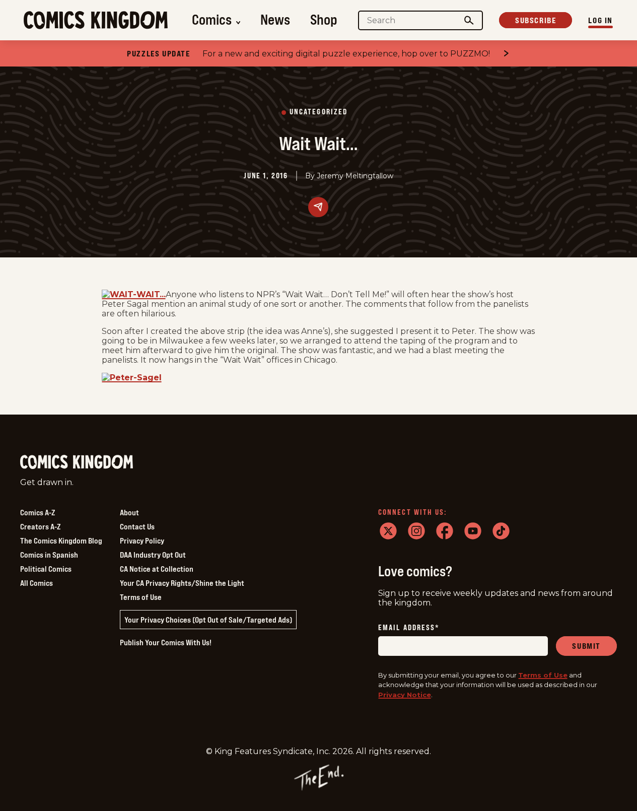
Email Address (409, 628)
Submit (586, 646)
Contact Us (137, 526)
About (129, 512)
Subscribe (535, 20)
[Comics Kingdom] (76, 462)
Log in (600, 20)
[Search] (469, 20)
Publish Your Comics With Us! (165, 642)
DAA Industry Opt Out (153, 555)
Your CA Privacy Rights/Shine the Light (182, 583)
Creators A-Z (40, 526)
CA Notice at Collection (156, 569)
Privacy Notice (404, 695)
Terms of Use (141, 597)
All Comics (36, 583)
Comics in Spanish (49, 555)
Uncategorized (318, 112)
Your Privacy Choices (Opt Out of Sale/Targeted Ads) (208, 620)
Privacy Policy (142, 540)
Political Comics (46, 569)
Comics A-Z (37, 512)
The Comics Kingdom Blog (61, 540)
